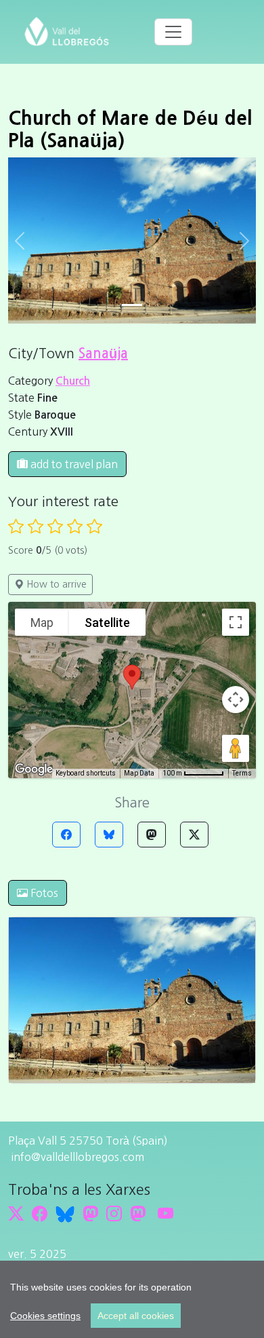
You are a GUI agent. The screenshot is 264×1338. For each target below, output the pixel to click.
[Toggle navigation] (173, 31)
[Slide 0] (132, 305)
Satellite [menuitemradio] (107, 622)
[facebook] (39, 1213)
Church (73, 381)
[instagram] (114, 1213)
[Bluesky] (109, 834)
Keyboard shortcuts (86, 773)
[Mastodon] (151, 834)
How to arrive (55, 584)
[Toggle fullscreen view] (235, 622)
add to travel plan (73, 464)
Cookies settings (45, 1315)
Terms (242, 773)
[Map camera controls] (235, 699)
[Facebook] (66, 834)
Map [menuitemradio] (41, 622)
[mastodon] (138, 1213)
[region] (132, 1299)
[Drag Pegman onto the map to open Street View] (235, 748)
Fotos (43, 892)
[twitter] (16, 1213)
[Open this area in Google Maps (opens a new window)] (34, 769)
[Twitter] (194, 834)
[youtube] (165, 1213)
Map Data (139, 773)
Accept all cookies (135, 1315)
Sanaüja (103, 353)
